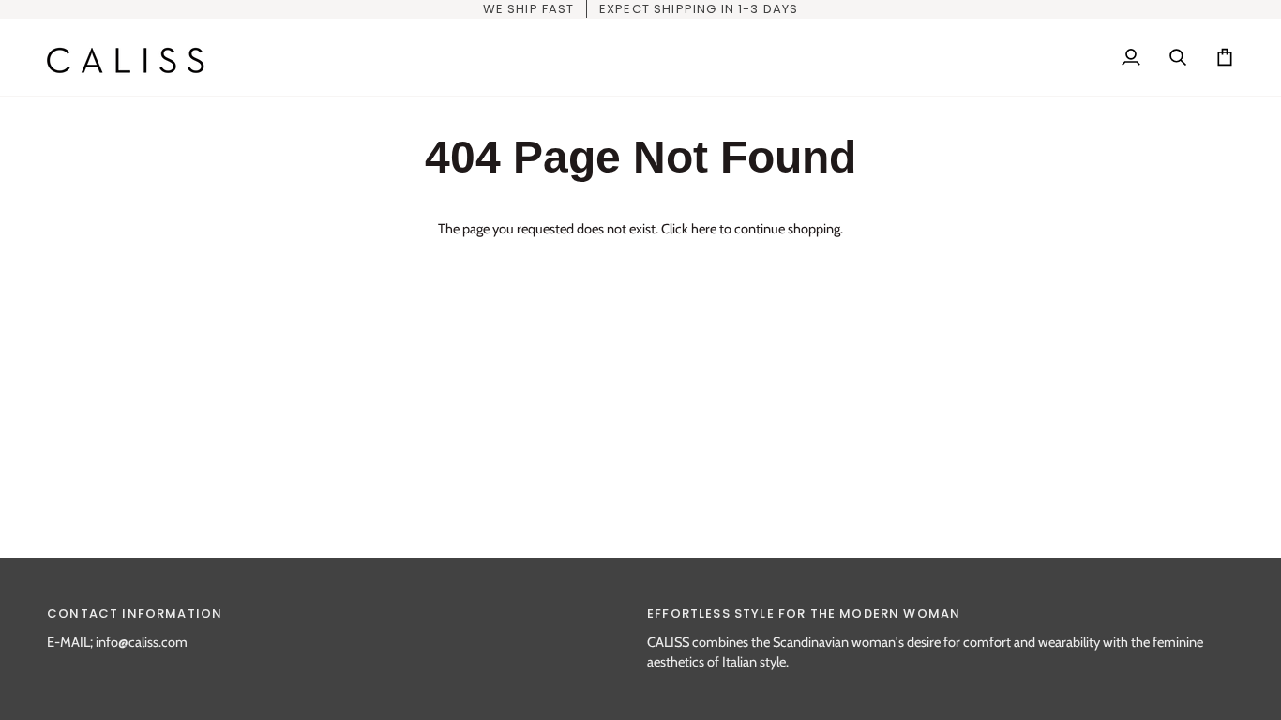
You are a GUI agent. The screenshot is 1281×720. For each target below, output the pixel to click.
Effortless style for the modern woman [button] (803, 613)
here (703, 228)
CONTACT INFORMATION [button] (134, 613)
